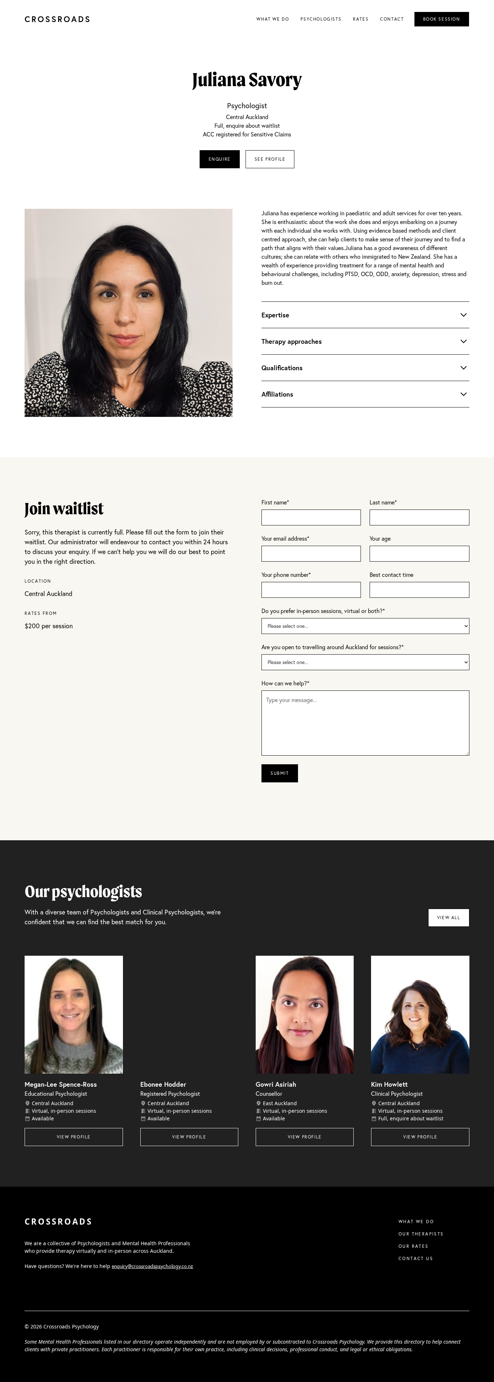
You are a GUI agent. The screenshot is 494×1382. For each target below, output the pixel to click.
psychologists (321, 19)
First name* (275, 502)
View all (448, 917)
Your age (380, 538)
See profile (270, 159)
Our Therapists (421, 1234)
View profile (74, 1137)
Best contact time (391, 574)
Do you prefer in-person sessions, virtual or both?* (323, 610)
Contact (392, 19)
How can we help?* (285, 683)
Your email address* (285, 538)
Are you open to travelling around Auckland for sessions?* (332, 647)
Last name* (383, 502)
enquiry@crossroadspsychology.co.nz (152, 1266)
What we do (272, 19)
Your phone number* (286, 574)
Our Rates (414, 1246)
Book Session (441, 19)
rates (361, 19)
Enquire (220, 159)
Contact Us (416, 1258)
